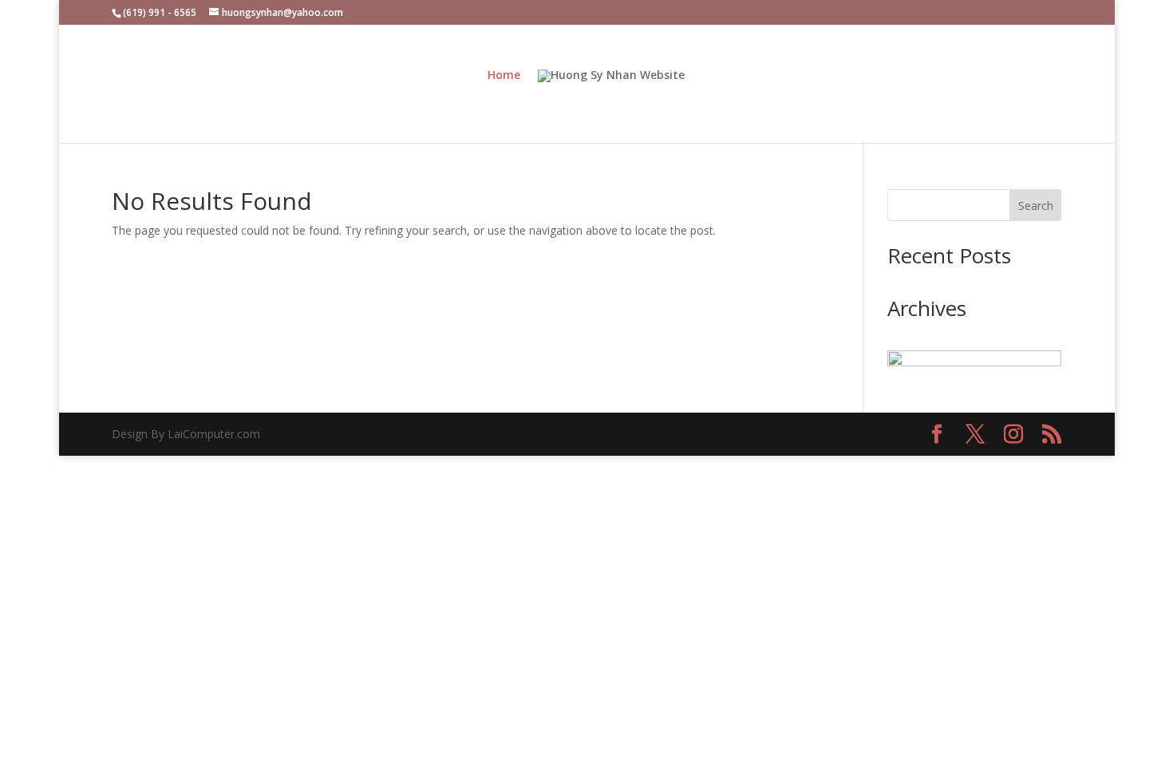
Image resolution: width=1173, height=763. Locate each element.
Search (1035, 205)
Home (504, 75)
